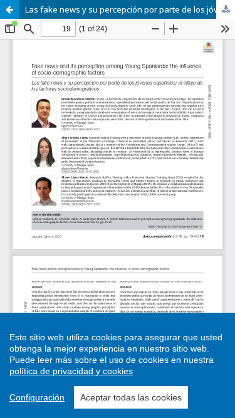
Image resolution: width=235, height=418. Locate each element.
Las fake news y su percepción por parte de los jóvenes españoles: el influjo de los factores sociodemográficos (130, 9)
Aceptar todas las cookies (131, 397)
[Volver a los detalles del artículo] (9, 9)
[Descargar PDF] (225, 9)
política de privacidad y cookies (71, 371)
